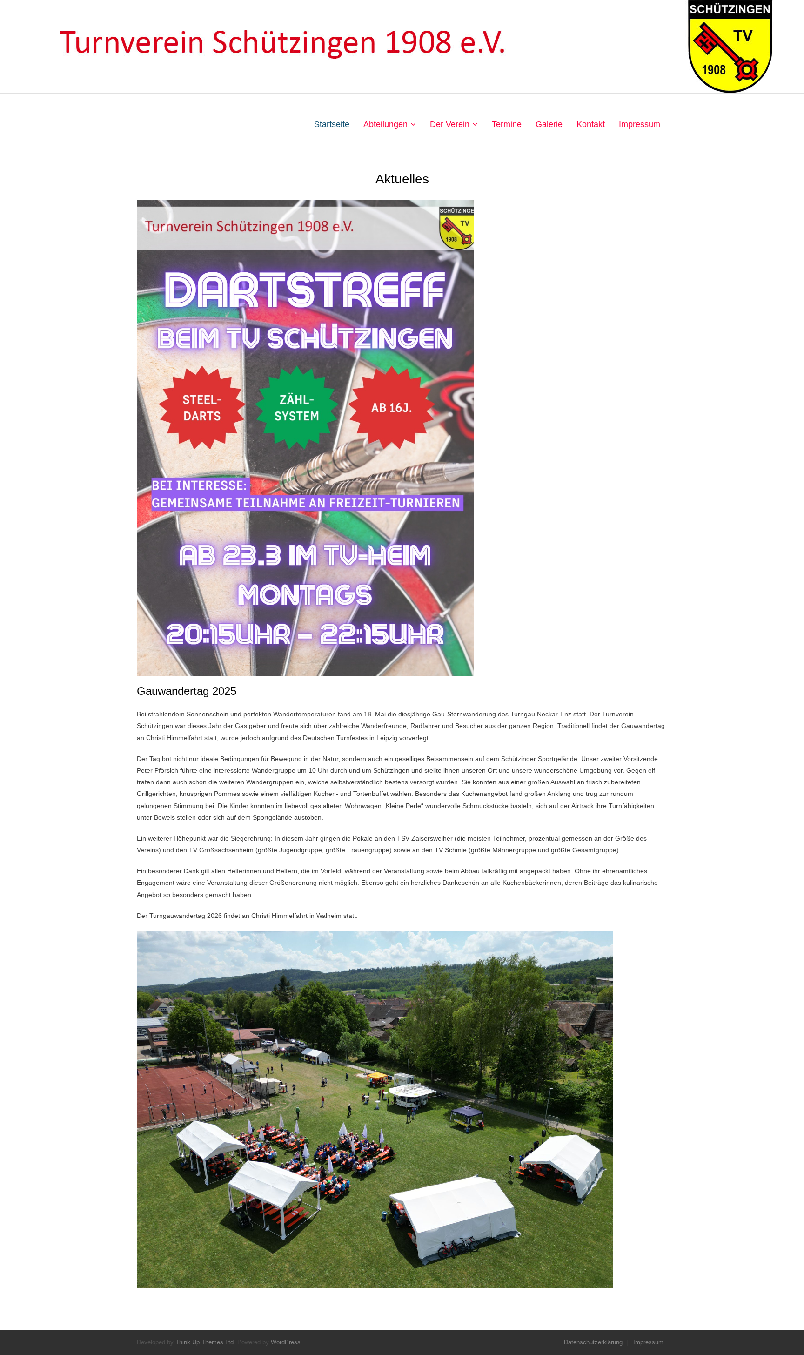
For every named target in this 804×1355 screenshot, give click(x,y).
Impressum (648, 1342)
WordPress (286, 1342)
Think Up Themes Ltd (204, 1342)
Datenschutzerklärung (593, 1342)
